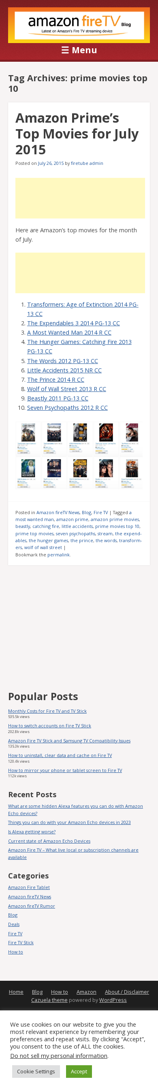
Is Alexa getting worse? (32, 831)
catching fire (45, 526)
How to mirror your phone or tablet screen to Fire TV (65, 770)
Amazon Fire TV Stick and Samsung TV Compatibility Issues (69, 740)
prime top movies (34, 533)
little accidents (77, 526)
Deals (13, 924)
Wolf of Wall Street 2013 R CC (66, 389)
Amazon (86, 991)
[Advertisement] (80, 198)
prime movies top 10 (117, 526)
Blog (86, 512)
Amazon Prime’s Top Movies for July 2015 (77, 133)
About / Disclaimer (127, 991)
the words (106, 540)
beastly (22, 526)
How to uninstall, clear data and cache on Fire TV (60, 755)
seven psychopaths (75, 533)
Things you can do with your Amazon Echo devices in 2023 (69, 822)
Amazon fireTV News (57, 512)
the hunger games (48, 540)
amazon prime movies (115, 519)
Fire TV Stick (21, 942)
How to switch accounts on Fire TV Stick (49, 725)
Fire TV (101, 512)
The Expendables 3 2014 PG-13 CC (73, 323)
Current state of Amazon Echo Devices (49, 841)
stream (105, 533)
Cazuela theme (49, 1000)
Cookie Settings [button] (36, 1071)
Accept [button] (79, 1071)
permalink (58, 554)
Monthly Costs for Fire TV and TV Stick (47, 711)
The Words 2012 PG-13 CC (62, 361)
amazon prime (72, 519)
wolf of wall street (43, 547)
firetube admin (87, 163)
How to (15, 952)
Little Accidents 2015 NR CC (64, 370)
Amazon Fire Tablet (29, 887)
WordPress (113, 1000)
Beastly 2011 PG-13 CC (57, 398)
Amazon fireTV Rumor (31, 906)
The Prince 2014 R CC (55, 379)
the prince (81, 540)
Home (16, 991)
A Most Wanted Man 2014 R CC (69, 332)
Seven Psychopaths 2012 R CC (67, 407)
